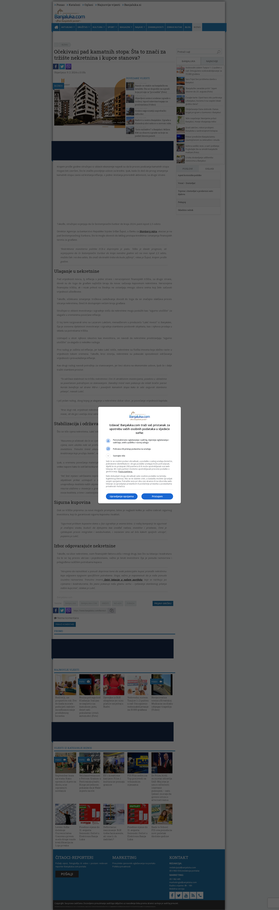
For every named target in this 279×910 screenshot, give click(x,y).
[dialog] (139, 455)
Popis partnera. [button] (125, 471)
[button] (139, 456)
